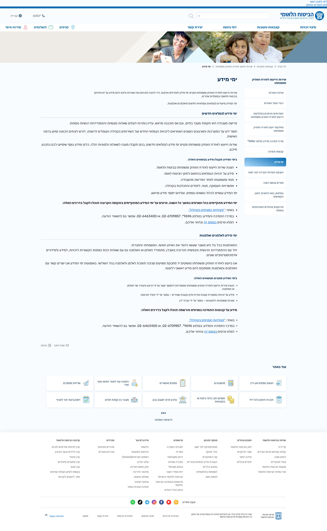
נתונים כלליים (210, 466)
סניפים (63, 27)
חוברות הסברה (175, 446)
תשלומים (40, 27)
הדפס (44, 345)
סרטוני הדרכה (141, 471)
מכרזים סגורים (106, 451)
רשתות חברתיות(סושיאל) (135, 457)
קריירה (282, 446)
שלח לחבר (59, 345)
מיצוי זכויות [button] (308, 27)
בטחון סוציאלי (175, 466)
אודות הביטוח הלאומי (274, 440)
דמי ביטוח (230, 27)
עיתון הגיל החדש (174, 489)
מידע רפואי (246, 457)
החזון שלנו (280, 457)
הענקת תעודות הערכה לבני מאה (266, 172)
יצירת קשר (102, 516)
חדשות (145, 446)
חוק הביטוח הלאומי (241, 446)
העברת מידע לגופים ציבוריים (202, 461)
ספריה (179, 451)
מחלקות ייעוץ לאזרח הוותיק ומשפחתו (269, 129)
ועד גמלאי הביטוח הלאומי (272, 471)
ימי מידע (279, 162)
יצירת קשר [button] (195, 27)
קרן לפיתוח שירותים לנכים (66, 446)
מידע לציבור (142, 440)
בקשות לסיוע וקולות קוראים (65, 471)
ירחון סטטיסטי (175, 457)
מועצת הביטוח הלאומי (274, 466)
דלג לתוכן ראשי (318, 1)
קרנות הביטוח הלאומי (68, 440)
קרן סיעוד (74, 457)
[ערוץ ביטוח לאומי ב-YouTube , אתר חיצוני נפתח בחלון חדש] (168, 502)
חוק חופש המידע (139, 466)
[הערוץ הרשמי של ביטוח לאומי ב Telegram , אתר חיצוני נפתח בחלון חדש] (147, 502)
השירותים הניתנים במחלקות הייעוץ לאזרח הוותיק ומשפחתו (267, 115)
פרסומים (178, 440)
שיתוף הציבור (141, 481)
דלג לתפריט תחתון (316, 4)
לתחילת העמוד (56, 516)
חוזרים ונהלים (244, 461)
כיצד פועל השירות (274, 103)
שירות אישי (13, 27)
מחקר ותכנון (210, 440)
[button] (199, 16)
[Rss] (176, 502)
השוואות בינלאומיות (206, 471)
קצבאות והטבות (265, 66)
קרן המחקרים (210, 457)
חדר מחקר (211, 451)
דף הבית (282, 66)
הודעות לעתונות (140, 451)
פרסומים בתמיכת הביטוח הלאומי (169, 483)
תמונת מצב (211, 476)
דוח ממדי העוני (174, 471)
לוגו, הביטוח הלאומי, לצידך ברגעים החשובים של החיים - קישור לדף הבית (296, 16)
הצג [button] (35, 15)
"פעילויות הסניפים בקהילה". (206, 210)
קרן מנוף (75, 466)
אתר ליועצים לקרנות (69, 476)
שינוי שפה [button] (11, 15)
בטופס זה (210, 222)
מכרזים (110, 440)
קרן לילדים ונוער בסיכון (67, 451)
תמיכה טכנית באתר (138, 486)
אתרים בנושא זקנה (273, 182)
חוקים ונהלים (244, 440)
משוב (85, 516)
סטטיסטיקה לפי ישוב (205, 446)
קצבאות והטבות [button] (268, 27)
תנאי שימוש (148, 516)
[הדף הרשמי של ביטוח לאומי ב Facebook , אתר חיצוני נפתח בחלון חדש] (161, 502)
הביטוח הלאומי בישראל (170, 476)
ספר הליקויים (244, 451)
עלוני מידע (143, 461)
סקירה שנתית (175, 461)
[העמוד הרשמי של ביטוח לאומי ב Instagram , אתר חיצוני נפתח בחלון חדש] (154, 502)
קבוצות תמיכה (276, 151)
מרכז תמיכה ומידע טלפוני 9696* (265, 141)
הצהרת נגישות (125, 516)
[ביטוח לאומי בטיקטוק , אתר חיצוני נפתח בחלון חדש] (140, 502)
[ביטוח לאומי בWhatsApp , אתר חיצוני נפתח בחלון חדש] (132, 502)
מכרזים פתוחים (106, 446)
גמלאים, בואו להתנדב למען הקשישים (269, 195)
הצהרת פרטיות (171, 516)
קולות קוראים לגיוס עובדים (272, 451)
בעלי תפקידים (278, 461)
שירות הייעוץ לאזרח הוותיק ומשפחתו (233, 66)
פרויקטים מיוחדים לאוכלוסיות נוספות (268, 208)
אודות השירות (276, 92)
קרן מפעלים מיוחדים (69, 461)
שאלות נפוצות (141, 476)
